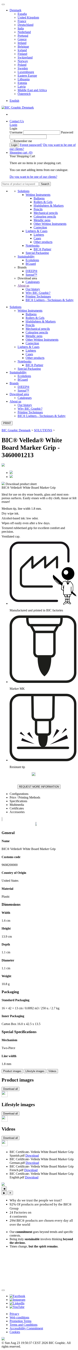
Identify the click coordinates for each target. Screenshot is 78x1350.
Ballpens (39, 198)
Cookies (15, 1332)
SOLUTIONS (43, 430)
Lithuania (24, 79)
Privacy (14, 1313)
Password (67, 132)
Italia (21, 28)
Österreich (24, 93)
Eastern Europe (27, 75)
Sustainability (26, 256)
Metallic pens (42, 220)
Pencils (38, 209)
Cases (37, 238)
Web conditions (19, 1317)
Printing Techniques (38, 296)
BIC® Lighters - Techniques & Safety (50, 300)
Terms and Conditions (23, 1324)
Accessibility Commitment (26, 1328)
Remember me (23, 141)
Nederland (24, 32)
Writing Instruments (38, 194)
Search (45, 184)
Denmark (15, 10)
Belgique (23, 46)
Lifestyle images (34, 1071)
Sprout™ (31, 274)
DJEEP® (31, 271)
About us (23, 285)
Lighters (39, 234)
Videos (52, 1071)
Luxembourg (26, 72)
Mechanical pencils (46, 213)
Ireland (22, 43)
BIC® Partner (42, 249)
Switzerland (25, 57)
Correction (40, 227)
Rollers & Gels (43, 202)
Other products (43, 242)
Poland (22, 64)
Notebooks (32, 245)
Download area (19, 394)
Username (16, 132)
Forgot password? (31, 145)
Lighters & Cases (36, 231)
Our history (33, 289)
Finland (22, 54)
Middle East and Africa (32, 90)
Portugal (23, 35)
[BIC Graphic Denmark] (18, 107)
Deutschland (25, 24)
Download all (10, 1088)
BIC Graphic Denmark (16, 430)
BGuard (31, 263)
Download (32, 1155)
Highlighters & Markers (49, 205)
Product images (12, 1071)
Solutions (23, 191)
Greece (22, 39)
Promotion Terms (20, 1321)
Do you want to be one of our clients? (33, 176)
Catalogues (33, 282)
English (14, 100)
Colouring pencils (45, 216)
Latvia (22, 86)
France (22, 21)
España (22, 14)
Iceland (22, 50)
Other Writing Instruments (50, 223)
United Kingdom (28, 17)
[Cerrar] (3, 1290)
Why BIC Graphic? (38, 293)
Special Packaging (37, 253)
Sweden (23, 68)
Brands (14, 383)
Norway (23, 61)
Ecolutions (32, 260)
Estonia (22, 83)
